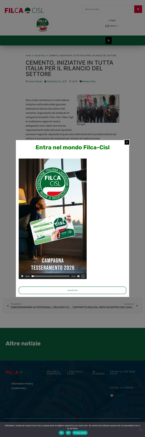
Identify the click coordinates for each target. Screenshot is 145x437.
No (68, 433)
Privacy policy (80, 433)
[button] (52, 218)
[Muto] (78, 276)
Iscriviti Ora (72, 290)
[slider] (50, 276)
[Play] (22, 276)
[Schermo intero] (83, 276)
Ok (61, 433)
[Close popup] (127, 142)
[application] (53, 219)
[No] (140, 429)
